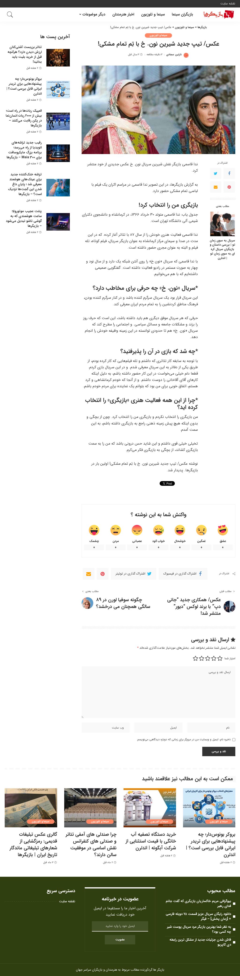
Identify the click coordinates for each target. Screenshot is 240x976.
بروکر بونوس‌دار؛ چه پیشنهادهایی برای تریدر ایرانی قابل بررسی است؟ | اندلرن (24, 86)
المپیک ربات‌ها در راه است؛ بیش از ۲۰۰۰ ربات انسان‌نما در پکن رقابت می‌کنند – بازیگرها (24, 118)
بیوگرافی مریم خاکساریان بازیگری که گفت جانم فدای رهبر (198, 904)
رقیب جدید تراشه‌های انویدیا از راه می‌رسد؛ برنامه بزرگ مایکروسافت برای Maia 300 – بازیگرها (24, 150)
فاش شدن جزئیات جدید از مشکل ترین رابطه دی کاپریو (200, 942)
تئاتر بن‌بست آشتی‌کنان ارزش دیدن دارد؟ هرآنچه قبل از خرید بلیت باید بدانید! (25, 54)
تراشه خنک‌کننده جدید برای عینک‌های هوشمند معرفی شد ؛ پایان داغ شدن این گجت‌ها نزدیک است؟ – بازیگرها (25, 184)
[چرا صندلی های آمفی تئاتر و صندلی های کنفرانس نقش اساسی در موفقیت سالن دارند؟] (90, 808)
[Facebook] (229, 173)
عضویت (120, 939)
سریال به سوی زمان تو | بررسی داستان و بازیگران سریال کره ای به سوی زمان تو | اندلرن (222, 250)
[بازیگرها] (217, 14)
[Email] (215, 187)
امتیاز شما (230, 658)
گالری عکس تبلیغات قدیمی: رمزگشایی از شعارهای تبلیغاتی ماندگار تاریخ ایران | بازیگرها (33, 844)
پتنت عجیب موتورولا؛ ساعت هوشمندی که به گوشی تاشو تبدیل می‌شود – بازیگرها (24, 218)
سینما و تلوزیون (159, 35)
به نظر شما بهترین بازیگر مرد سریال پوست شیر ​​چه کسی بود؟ (198, 929)
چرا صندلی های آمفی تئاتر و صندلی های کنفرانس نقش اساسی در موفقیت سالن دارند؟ (91, 844)
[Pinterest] (229, 187)
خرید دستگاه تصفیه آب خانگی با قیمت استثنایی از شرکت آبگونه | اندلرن (151, 841)
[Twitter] (215, 173)
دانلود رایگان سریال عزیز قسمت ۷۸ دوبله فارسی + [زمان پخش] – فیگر (198, 916)
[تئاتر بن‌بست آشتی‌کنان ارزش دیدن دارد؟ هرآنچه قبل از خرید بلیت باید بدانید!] (58, 57)
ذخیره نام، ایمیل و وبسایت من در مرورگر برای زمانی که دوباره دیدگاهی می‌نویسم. (184, 739)
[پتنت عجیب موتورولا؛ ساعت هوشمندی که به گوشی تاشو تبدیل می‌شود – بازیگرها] (58, 222)
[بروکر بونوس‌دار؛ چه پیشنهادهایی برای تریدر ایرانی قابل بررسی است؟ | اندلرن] (58, 89)
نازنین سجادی (173, 54)
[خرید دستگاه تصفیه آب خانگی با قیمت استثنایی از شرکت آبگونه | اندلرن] (150, 808)
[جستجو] (10, 14)
